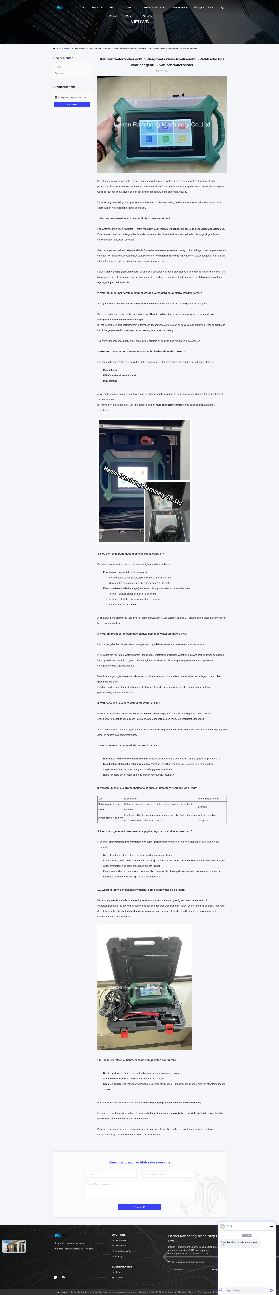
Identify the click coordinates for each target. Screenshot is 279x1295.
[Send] (271, 1290)
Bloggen (199, 7)
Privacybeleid (61, 1292)
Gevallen (59, 73)
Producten (97, 7)
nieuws (67, 48)
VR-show (112, 9)
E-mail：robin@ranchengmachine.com (75, 1249)
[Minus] (271, 1226)
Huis (59, 48)
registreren (218, 1270)
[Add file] (221, 1290)
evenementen (180, 7)
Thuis (82, 7)
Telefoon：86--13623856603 (70, 1243)
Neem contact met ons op (154, 9)
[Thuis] (64, 7)
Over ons (129, 9)
